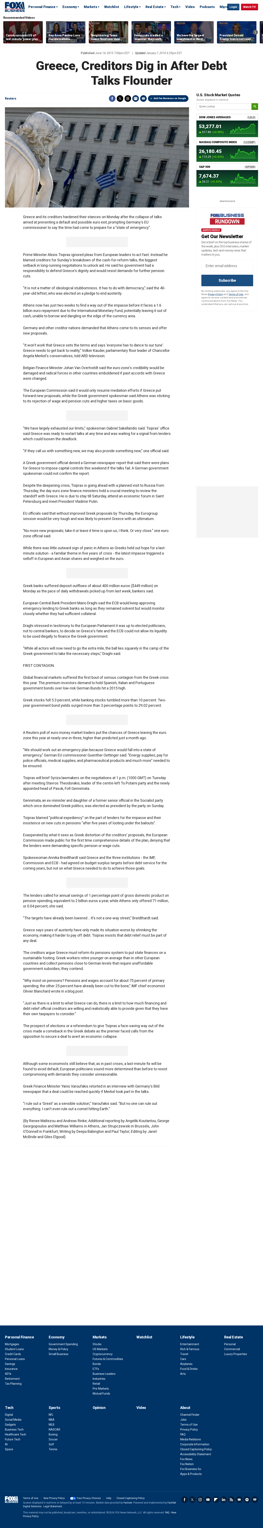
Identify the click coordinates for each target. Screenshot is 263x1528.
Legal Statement (52, 1506)
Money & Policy (58, 1349)
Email (143, 98)
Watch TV (249, 6)
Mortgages (12, 1344)
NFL (51, 1414)
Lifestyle (131, 7)
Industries (99, 1378)
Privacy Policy (215, 294)
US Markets (100, 1349)
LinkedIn (223, 1499)
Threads (128, 98)
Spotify (247, 1499)
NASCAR (54, 1429)
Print (135, 98)
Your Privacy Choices (89, 1498)
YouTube (208, 1499)
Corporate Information (194, 1444)
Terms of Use (235, 294)
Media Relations (190, 1439)
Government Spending (63, 1344)
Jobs (183, 1419)
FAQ (183, 1434)
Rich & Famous (189, 1349)
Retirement (12, 1378)
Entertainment (189, 1344)
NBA (51, 1419)
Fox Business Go (190, 1469)
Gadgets (10, 1424)
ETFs (96, 1368)
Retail (96, 1383)
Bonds (97, 1364)
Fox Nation (187, 1464)
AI (6, 1444)
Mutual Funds (101, 1393)
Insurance (11, 1368)
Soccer (53, 1439)
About (185, 1407)
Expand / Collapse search (223, 7)
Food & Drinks (189, 1368)
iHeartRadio (254, 1499)
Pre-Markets (101, 1388)
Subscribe (227, 280)
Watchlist (111, 7)
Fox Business (15, 7)
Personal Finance (41, 7)
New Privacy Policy (54, 1498)
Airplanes (186, 1364)
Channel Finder (190, 1414)
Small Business (58, 1354)
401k (8, 1373)
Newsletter (239, 1499)
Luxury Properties (235, 1354)
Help (108, 1498)
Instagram (200, 1499)
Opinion (99, 1407)
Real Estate (154, 7)
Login (233, 6)
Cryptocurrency (103, 1354)
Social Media (13, 1419)
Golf (51, 1444)
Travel (184, 1354)
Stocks (97, 1344)
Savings (10, 1364)
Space (9, 1449)
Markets (90, 7)
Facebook (112, 98)
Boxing (53, 1434)
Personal (230, 1344)
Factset (127, 1502)
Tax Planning (13, 1383)
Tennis (53, 1449)
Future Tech (12, 1439)
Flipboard (215, 1499)
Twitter (120, 98)
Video (190, 7)
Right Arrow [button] (255, 32)
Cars (183, 1359)
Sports (54, 1407)
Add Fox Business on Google (170, 98)
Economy (69, 7)
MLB (51, 1424)
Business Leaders (104, 1373)
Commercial (232, 1349)
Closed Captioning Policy (196, 1449)
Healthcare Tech (15, 1434)
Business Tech (14, 1429)
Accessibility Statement (195, 1454)
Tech (174, 7)
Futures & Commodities (108, 1359)
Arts (183, 1373)
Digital (9, 1414)
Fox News (186, 1459)
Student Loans (14, 1349)
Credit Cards (13, 1354)
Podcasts (207, 7)
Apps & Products (191, 1474)
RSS (231, 1499)
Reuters (10, 98)
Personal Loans (15, 1359)
